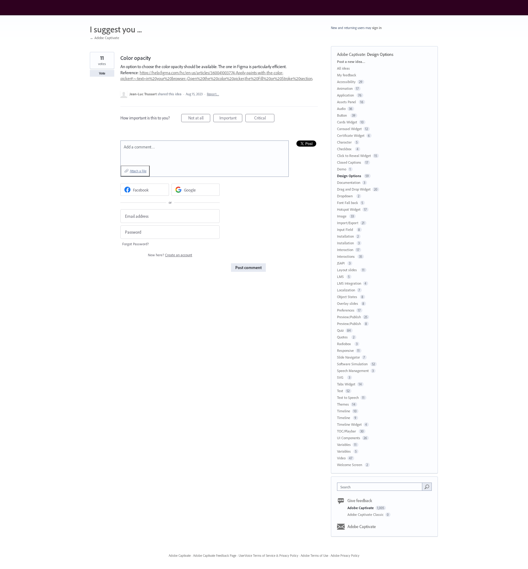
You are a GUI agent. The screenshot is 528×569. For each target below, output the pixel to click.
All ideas (343, 68)
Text (340, 390)
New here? (170, 255)
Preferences (345, 310)
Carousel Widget (349, 128)
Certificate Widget (351, 135)
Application (346, 95)
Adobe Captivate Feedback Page (214, 555)
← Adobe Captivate (104, 37)
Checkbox (345, 149)
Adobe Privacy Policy (345, 555)
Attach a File (138, 171)
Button (343, 115)
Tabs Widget (346, 384)
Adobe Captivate (351, 54)
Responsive (345, 350)
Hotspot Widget (349, 209)
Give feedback (359, 500)
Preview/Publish (349, 317)
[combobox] (381, 486)
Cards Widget (347, 122)
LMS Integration (349, 283)
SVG (341, 377)
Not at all (199, 118)
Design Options (380, 54)
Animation (345, 88)
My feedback (346, 75)
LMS (341, 276)
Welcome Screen (350, 464)
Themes (343, 404)
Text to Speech (348, 397)
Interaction (345, 249)
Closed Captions (349, 162)
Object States (347, 296)
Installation (345, 236)
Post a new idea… (351, 61)
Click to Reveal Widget (354, 155)
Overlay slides (348, 303)
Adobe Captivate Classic (365, 514)
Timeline (343, 411)
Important (230, 118)
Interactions (346, 256)
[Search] (427, 487)
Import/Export (347, 223)
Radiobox (345, 343)
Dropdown (345, 196)
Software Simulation (353, 364)
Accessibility (346, 81)
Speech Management (353, 370)
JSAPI (341, 263)
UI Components (348, 438)
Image (342, 216)
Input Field (346, 229)
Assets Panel (347, 102)
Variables (344, 444)
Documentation (348, 182)
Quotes (343, 337)
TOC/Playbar (347, 431)
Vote (102, 73)
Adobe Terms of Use (314, 555)
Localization (346, 290)
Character (345, 142)
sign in (377, 28)
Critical (264, 118)
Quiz (340, 330)
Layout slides (348, 270)
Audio (341, 108)
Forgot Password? (135, 244)
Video (341, 458)
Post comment (248, 267)
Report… (213, 94)
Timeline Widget (349, 424)
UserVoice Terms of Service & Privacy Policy (268, 555)
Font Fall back (347, 202)
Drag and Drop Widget (354, 189)
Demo (341, 169)
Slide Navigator (348, 357)
